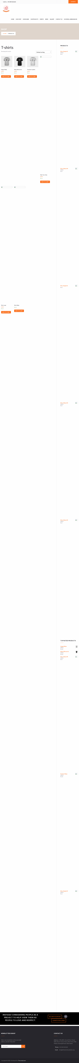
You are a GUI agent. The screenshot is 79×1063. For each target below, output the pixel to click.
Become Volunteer (55, 1016)
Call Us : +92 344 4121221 (9, 1)
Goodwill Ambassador (70, 19)
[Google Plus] (66, 1)
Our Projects (34, 19)
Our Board (26, 19)
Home (12, 19)
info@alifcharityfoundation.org (67, 1049)
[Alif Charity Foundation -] (6, 8)
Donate (73, 1)
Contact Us (59, 19)
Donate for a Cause (59, 1020)
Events (42, 19)
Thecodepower (22, 1060)
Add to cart (6, 76)
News (46, 19)
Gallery (52, 19)
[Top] (77, 1060)
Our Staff (18, 19)
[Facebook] (59, 1)
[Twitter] (63, 1)
